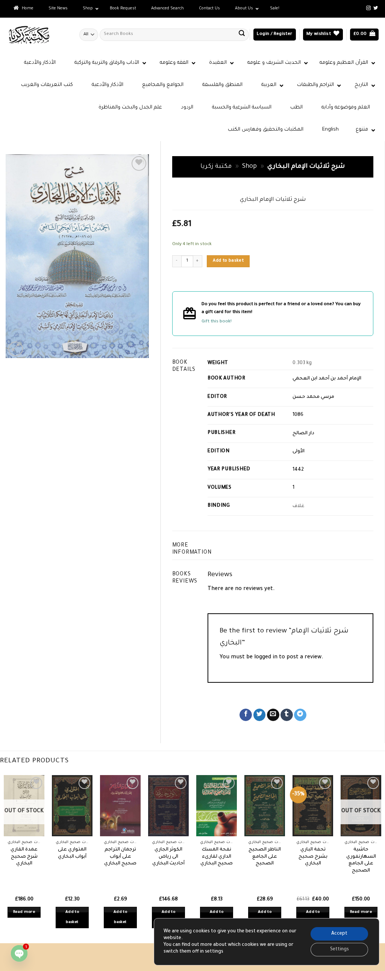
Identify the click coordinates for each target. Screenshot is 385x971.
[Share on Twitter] (259, 715)
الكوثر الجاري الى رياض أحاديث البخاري (168, 856)
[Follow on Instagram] (368, 8)
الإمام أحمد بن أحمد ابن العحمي (327, 378)
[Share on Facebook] (245, 715)
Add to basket (228, 261)
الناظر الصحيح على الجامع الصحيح (265, 856)
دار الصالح (303, 433)
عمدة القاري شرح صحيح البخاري (24, 856)
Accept (339, 933)
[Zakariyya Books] (37, 35)
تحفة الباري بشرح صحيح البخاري (313, 856)
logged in (265, 658)
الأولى (299, 451)
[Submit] (241, 34)
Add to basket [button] (72, 917)
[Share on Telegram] (300, 715)
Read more (24, 912)
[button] (274, 35)
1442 (298, 470)
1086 (298, 415)
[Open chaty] (19, 953)
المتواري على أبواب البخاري (72, 853)
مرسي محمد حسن (313, 397)
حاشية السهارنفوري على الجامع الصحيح (361, 860)
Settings (339, 949)
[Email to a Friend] (273, 715)
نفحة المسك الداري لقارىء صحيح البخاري (216, 856)
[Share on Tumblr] (286, 715)
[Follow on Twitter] (375, 8)
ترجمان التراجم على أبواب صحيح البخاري (120, 856)
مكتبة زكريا (216, 166)
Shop (249, 166)
